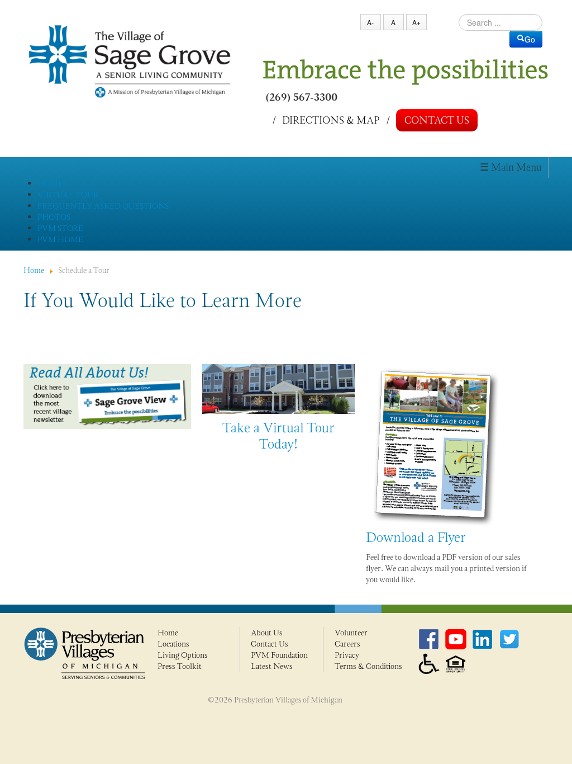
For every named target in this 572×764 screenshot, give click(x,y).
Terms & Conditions (368, 666)
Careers (347, 643)
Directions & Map (330, 120)
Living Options (183, 655)
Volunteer (351, 632)
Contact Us (436, 120)
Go (530, 39)
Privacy (347, 655)
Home (168, 632)
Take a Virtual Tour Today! (278, 435)
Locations (173, 643)
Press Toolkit (180, 666)
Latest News (272, 666)
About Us (267, 632)
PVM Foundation (279, 655)
